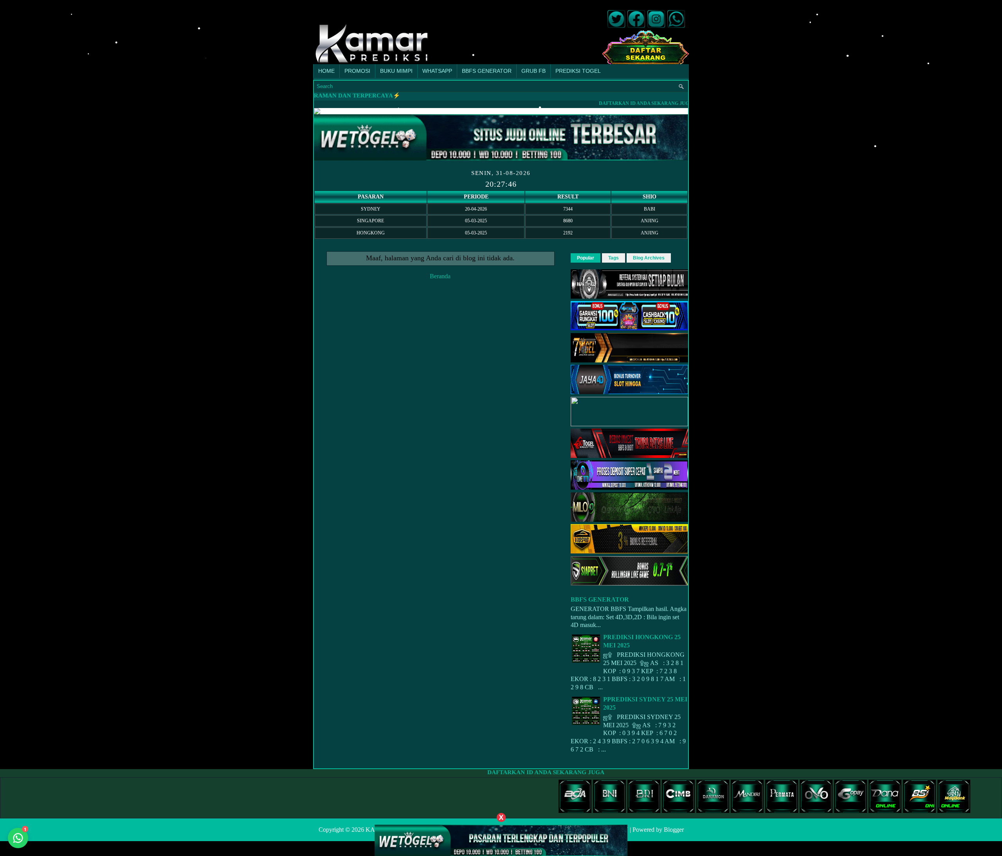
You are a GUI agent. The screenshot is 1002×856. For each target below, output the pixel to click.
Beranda (440, 276)
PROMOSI (357, 71)
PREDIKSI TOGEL (578, 71)
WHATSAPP (437, 71)
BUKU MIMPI (396, 71)
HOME (326, 71)
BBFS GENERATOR (487, 71)
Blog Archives (649, 258)
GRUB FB (533, 71)
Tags (613, 258)
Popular (585, 258)
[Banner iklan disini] (501, 839)
